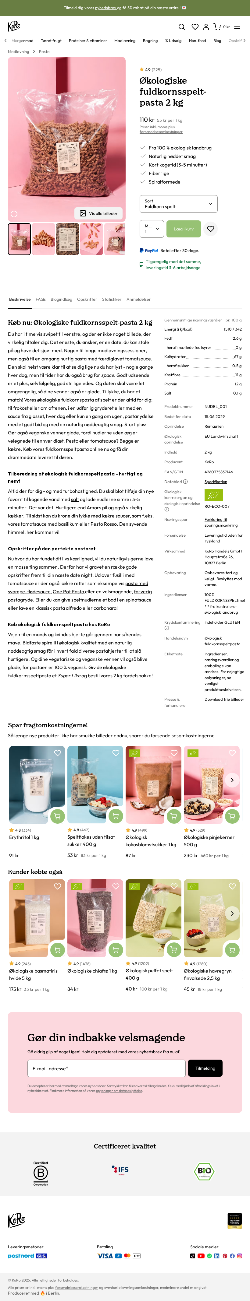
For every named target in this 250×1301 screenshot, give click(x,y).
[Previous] (5, 40)
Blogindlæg (61, 299)
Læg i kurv (184, 229)
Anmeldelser (139, 299)
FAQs (41, 299)
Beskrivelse (20, 299)
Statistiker (112, 299)
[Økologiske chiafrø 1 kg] (95, 935)
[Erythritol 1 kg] (37, 802)
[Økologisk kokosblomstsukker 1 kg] (153, 802)
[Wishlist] (195, 27)
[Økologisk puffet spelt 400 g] (153, 935)
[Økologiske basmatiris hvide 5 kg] (37, 935)
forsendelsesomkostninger (161, 131)
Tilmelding (205, 1068)
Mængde (150, 226)
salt (75, 499)
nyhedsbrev (106, 7)
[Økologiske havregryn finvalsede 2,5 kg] (212, 935)
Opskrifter (87, 299)
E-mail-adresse (50, 1068)
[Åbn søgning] (181, 27)
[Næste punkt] (119, 239)
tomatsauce (103, 441)
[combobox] (176, 206)
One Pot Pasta (69, 591)
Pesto (72, 441)
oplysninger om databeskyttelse (119, 1091)
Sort (149, 201)
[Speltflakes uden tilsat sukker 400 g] (95, 802)
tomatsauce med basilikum (49, 524)
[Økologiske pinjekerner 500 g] (212, 802)
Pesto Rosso (104, 524)
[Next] (244, 40)
